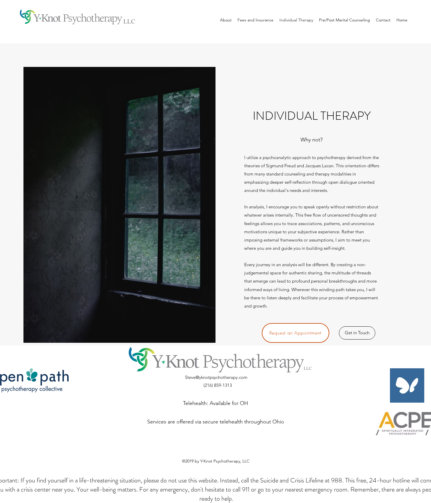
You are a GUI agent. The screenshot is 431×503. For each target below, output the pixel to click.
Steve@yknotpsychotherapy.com (216, 377)
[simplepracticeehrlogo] (407, 385)
